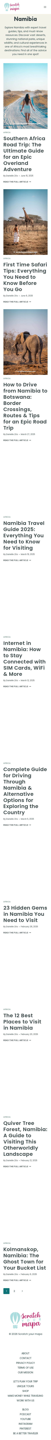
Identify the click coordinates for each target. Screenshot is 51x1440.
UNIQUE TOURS (25, 1386)
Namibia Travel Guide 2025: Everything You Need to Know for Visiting (24, 535)
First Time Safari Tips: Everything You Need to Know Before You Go (25, 277)
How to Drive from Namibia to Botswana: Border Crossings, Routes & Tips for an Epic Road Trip (25, 406)
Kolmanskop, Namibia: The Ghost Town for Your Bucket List (24, 1258)
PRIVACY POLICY (25, 1363)
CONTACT (25, 1358)
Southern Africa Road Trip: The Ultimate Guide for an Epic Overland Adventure (24, 154)
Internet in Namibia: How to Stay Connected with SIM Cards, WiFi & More (24, 659)
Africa (7, 132)
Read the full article (17, 181)
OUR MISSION (25, 1372)
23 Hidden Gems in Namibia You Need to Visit (25, 914)
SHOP (25, 1391)
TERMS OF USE (26, 1367)
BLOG (25, 1409)
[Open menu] (45, 7)
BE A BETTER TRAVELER (25, 1433)
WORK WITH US (25, 1400)
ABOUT (25, 1353)
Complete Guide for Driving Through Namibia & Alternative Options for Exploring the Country (25, 791)
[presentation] (25, 96)
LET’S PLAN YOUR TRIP (25, 1381)
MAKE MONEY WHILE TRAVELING (25, 1395)
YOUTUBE (25, 1419)
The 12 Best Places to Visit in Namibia (22, 1021)
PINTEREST (25, 1428)
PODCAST (25, 1414)
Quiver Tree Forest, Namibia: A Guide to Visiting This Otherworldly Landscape (25, 1139)
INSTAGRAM (25, 1424)
